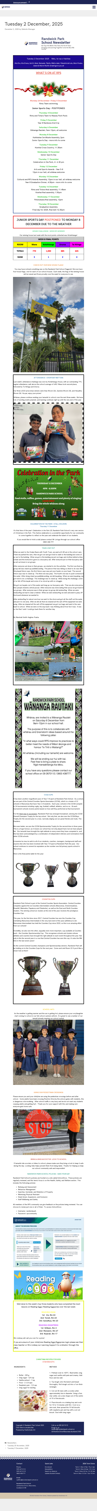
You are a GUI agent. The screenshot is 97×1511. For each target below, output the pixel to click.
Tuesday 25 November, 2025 (18, 1446)
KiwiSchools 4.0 (29, 1430)
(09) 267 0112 (63, 1425)
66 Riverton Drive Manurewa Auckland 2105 (66, 1432)
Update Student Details (52, 1473)
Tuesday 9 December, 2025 (17, 1448)
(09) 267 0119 (21, 1471)
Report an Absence (51, 1471)
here (21, 1428)
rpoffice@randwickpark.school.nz (63, 1429)
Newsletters (11, 1443)
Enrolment (48, 1467)
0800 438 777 (20, 1473)
